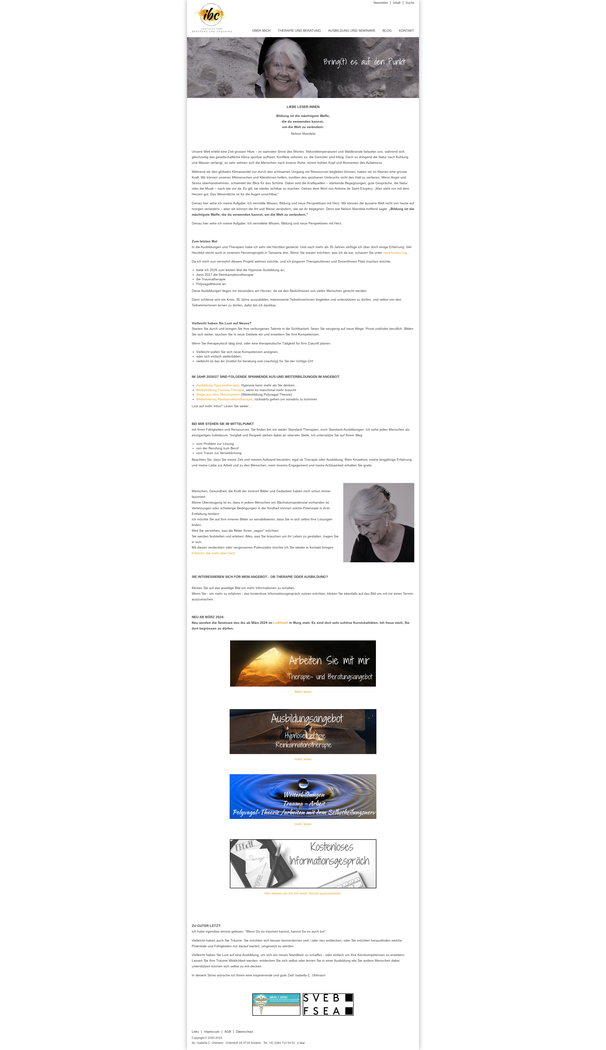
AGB (227, 1031)
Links (195, 1031)
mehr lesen (303, 759)
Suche (409, 2)
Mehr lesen (303, 691)
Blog (387, 30)
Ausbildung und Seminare (351, 30)
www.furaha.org (395, 253)
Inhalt (397, 2)
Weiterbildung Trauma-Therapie (220, 390)
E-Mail (300, 1042)
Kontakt (406, 30)
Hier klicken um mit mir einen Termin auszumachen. (303, 893)
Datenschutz (244, 1031)
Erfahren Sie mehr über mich (213, 553)
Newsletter (381, 2)
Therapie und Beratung (299, 30)
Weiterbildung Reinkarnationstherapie (224, 399)
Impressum (211, 1031)
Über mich (261, 30)
